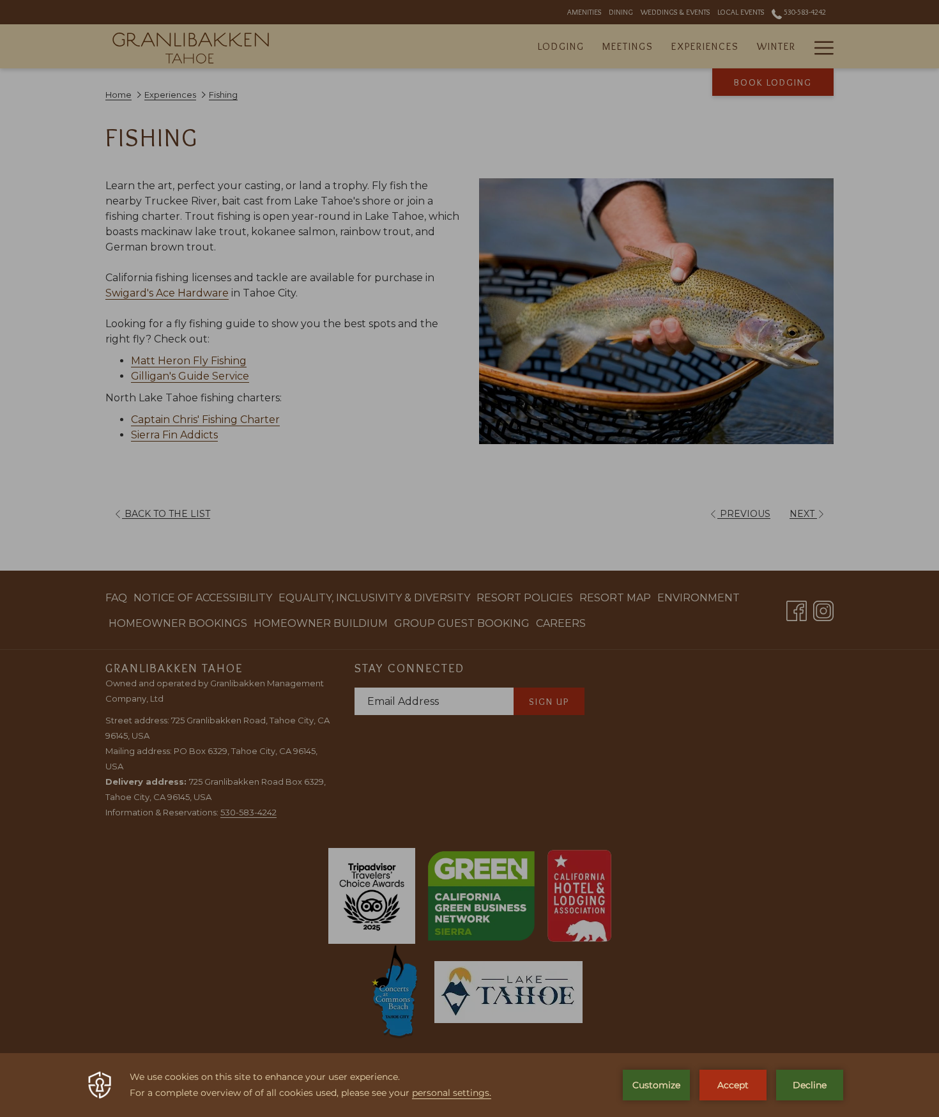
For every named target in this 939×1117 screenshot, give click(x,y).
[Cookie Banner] (469, 1085)
